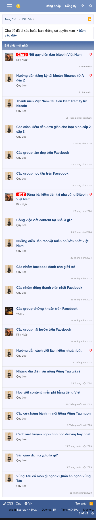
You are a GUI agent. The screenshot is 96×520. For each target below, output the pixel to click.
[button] (92, 513)
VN (29, 503)
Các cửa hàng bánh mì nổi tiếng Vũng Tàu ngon (53, 413)
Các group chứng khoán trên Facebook (46, 308)
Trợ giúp (80, 503)
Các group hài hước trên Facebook (43, 329)
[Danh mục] (9, 6)
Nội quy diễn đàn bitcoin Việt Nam (55, 54)
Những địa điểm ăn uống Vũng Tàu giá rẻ (48, 371)
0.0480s (73, 509)
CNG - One (13, 503)
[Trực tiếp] (83, 6)
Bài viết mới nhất (16, 45)
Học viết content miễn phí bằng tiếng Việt (48, 392)
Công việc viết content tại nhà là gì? (44, 220)
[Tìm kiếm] (91, 6)
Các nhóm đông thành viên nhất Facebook (49, 287)
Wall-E (20, 313)
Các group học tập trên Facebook (42, 173)
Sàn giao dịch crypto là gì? (37, 455)
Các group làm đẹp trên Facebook (42, 152)
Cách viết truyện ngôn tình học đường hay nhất (53, 434)
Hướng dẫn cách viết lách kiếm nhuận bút (48, 350)
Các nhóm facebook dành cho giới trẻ (45, 267)
